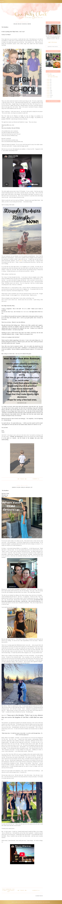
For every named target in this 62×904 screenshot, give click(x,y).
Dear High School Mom (22, 24)
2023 (48, 80)
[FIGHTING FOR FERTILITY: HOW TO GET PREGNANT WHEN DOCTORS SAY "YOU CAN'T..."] (49, 57)
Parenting (8, 889)
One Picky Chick (20, 902)
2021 (48, 84)
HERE (20, 260)
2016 (48, 92)
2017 (48, 90)
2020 (48, 85)
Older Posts (39, 895)
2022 (48, 82)
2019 (48, 87)
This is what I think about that (8, 890)
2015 (48, 93)
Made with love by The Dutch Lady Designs (37, 902)
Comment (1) (36, 478)
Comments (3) (36, 890)
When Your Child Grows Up (22, 487)
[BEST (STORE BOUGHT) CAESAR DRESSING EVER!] (56, 64)
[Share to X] (18, 478)
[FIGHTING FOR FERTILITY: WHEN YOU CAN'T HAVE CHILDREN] (49, 64)
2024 (48, 79)
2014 (48, 95)
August (50, 75)
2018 (48, 88)
